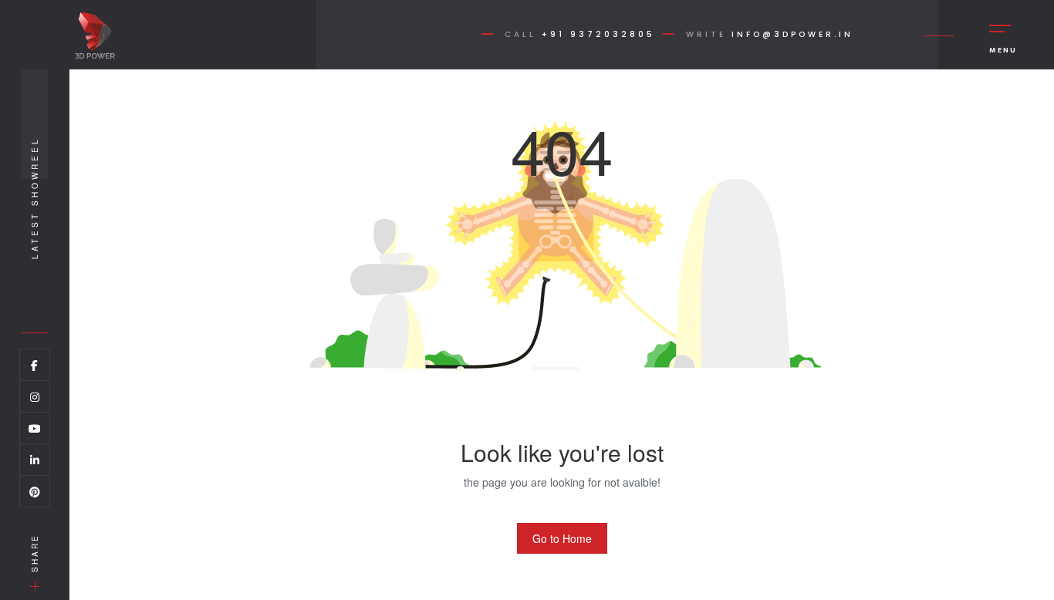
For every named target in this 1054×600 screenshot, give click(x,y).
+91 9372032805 (598, 34)
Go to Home (562, 538)
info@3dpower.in (792, 34)
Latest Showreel (34, 198)
